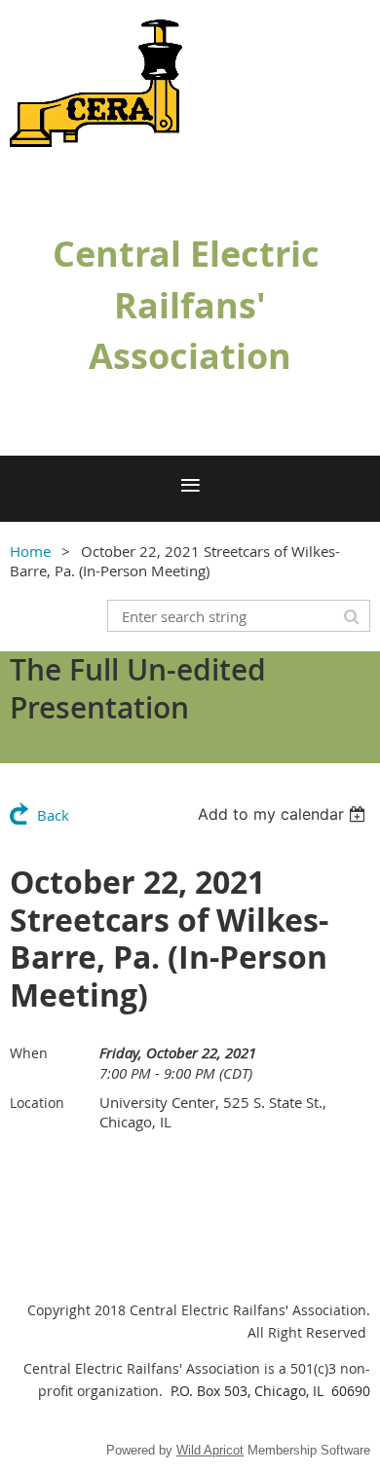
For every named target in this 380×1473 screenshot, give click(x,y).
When (29, 1053)
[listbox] (284, 814)
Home (30, 551)
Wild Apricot (210, 1450)
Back (53, 815)
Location (37, 1102)
